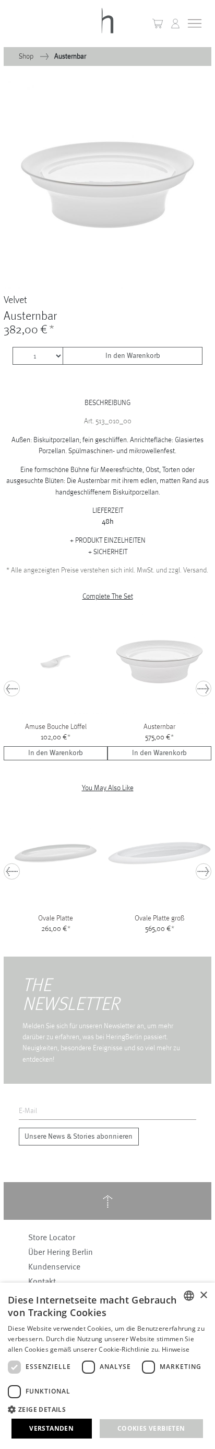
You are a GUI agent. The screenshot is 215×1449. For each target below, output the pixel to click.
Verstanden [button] (51, 1428)
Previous (12, 689)
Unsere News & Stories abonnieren (79, 1136)
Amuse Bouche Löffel (56, 726)
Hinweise (175, 1349)
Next (204, 689)
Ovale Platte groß (159, 918)
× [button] (203, 1295)
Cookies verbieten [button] (151, 1428)
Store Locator (51, 1237)
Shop (27, 56)
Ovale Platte (55, 918)
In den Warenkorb (132, 356)
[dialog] (107, 1366)
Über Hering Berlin (60, 1252)
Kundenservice (54, 1267)
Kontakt (42, 1281)
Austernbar (159, 726)
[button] (175, 23)
